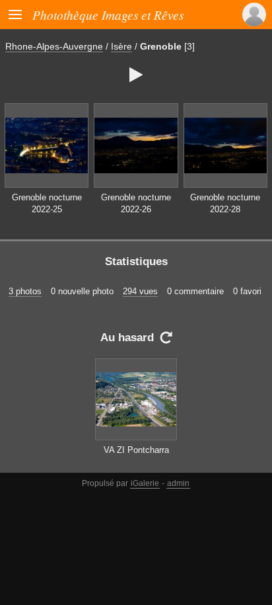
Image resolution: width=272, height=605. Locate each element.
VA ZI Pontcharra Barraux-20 (136, 456)
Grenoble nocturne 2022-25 (47, 203)
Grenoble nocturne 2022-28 (225, 203)
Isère (121, 46)
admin (178, 483)
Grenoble (161, 46)
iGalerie (145, 483)
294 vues (140, 291)
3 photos (25, 291)
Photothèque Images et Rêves (108, 14)
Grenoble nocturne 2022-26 (136, 203)
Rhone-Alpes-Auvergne (54, 46)
